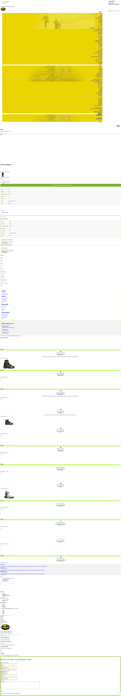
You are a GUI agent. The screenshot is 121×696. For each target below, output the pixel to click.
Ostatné (3, 318)
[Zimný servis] (99, 120)
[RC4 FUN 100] (60, 440)
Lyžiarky (9, 335)
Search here (2, 615)
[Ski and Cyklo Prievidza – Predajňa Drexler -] (8, 6)
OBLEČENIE (4, 296)
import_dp (18, 335)
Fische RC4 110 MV (60, 541)
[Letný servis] (99, 117)
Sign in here (9, 648)
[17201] (14, 162)
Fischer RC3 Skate (60, 374)
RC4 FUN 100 (60, 450)
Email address (2, 643)
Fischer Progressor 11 (60, 354)
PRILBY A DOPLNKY (5, 304)
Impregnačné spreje (4, 317)
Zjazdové (14, 335)
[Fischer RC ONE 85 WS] (60, 550)
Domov (1, 131)
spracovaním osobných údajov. (13, 693)
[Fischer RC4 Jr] (60, 404)
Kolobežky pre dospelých (5, 294)
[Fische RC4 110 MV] (60, 532)
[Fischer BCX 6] (60, 477)
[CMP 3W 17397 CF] (2, 176)
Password (2, 635)
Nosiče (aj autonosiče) (5, 315)
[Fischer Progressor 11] (60, 344)
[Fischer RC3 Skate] (60, 364)
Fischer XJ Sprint (60, 431)
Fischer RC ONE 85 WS (60, 560)
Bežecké (63, 373)
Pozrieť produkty (2, 574)
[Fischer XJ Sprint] (60, 422)
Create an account (6, 639)
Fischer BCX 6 (60, 486)
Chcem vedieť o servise (6, 244)
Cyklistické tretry (4, 299)
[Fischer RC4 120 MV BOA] (60, 514)
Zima (1, 129)
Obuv (2, 302)
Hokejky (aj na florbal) (5, 314)
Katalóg (4, 131)
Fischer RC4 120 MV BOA (60, 524)
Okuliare (3, 310)
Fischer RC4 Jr (60, 412)
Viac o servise (2, 567)
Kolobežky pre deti (4, 292)
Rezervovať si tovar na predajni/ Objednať (61, 185)
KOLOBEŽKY (4, 291)
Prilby (2, 307)
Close (1, 623)
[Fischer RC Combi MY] (60, 495)
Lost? (5, 635)
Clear (4, 183)
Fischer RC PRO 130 (60, 468)
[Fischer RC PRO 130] (60, 458)
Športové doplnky (4, 306)
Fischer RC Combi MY (60, 505)
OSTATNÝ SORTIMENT (5, 312)
